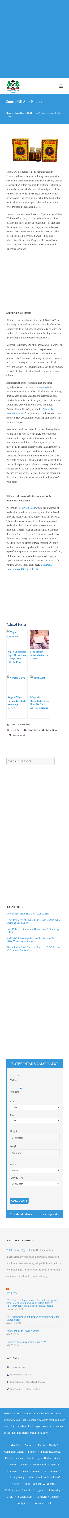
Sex (12, 1114)
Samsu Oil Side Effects (20, 724)
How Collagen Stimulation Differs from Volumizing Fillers (32, 930)
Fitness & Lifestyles (51, 1451)
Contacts (29, 1445)
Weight (13, 1146)
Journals (24, 1464)
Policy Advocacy (30, 1471)
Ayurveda (44, 387)
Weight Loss (24, 1503)
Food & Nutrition (14, 1458)
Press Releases (51, 1471)
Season (13, 1164)
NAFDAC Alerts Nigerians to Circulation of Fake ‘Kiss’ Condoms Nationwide (31, 939)
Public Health (52, 730)
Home (8, 113)
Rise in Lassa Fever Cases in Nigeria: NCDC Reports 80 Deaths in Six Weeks (33, 949)
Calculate (19, 1200)
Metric (13, 1079)
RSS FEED (11, 1293)
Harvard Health (28, 507)
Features (32, 1451)
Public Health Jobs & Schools (39, 1483)
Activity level (16, 1177)
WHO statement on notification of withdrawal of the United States (32, 1318)
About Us (15, 1445)
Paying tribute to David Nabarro (22, 1330)
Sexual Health (25, 1496)
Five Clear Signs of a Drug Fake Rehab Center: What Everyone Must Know (33, 921)
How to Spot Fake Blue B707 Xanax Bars (27, 913)
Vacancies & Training (48, 1496)
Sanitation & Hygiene (33, 1490)
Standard (15, 1091)
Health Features (52, 1458)
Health (29, 113)
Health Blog (19, 113)
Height (13, 1131)
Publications (11, 1490)
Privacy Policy (16, 1477)
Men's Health (41, 113)
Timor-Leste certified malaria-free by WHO (28, 1341)
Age (12, 1101)
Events (41, 1445)
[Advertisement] (34, 37)
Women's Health (43, 1503)
